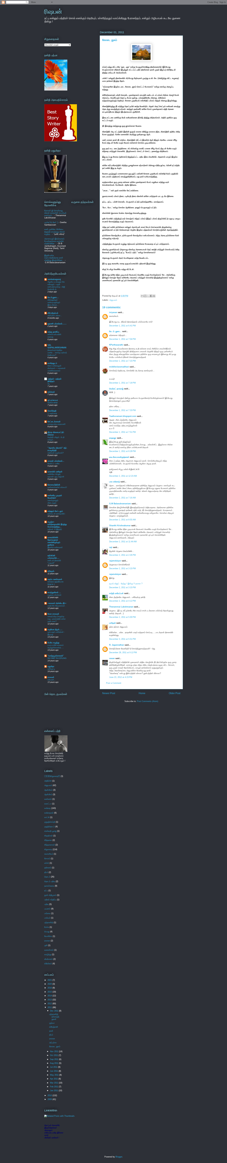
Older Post (174, 693)
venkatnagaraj (54, 279)
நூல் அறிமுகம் (50, 895)
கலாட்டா (47, 804)
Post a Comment (113, 683)
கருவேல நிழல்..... (55, 629)
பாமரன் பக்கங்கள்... (56, 461)
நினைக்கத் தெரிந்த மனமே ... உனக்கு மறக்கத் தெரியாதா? (57, 352)
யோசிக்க (48, 936)
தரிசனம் (47, 867)
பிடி (49, 384)
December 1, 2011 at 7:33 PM (122, 410)
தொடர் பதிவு (49, 881)
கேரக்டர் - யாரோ (54, 463)
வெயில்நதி (52, 411)
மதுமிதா (51, 666)
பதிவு (46, 904)
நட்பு (46, 890)
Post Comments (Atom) (147, 701)
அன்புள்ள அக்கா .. (55, 315)
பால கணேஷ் (114, 481)
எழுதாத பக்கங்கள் (54, 595)
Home (142, 693)
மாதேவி (112, 623)
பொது (46, 931)
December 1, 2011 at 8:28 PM (122, 451)
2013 (50, 1000)
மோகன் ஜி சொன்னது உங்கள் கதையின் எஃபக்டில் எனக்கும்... (55, 213)
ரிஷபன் (53, 11)
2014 (50, 995)
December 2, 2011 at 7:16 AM (122, 498)
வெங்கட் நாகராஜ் (116, 389)
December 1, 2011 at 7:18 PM (122, 383)
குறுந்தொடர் (49, 826)
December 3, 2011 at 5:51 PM (122, 639)
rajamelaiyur (115, 561)
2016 (50, 988)
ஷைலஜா (112, 438)
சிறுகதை (48, 849)
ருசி (45, 945)
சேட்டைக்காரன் (54, 421)
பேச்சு (46, 927)
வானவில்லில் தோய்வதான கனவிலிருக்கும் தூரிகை (54, 541)
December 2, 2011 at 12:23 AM (123, 476)
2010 (50, 1095)
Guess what (52, 403)
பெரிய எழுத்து (53, 642)
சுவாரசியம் (48, 854)
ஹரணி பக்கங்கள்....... (57, 323)
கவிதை (47, 808)
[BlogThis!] (145, 295)
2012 (50, 1003)
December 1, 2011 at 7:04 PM (122, 339)
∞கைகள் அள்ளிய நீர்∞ (57, 603)
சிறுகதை (52, 776)
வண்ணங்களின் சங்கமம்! (57, 487)
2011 (50, 1007)
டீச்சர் (46, 863)
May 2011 (54, 1075)
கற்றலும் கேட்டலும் (55, 511)
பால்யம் (47, 918)
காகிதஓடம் (52, 363)
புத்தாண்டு (48, 922)
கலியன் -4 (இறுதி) (55, 529)
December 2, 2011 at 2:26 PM (122, 555)
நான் (51, 1031)
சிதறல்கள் (48, 835)
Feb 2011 (54, 1086)
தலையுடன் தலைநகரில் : (57, 514)
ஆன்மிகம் (48, 790)
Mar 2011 (54, 1083)
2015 (50, 992)
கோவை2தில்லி (54, 485)
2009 (50, 1099)
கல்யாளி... (51, 680)
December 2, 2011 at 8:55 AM (122, 519)
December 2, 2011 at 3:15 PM (122, 568)
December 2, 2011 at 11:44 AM (123, 541)
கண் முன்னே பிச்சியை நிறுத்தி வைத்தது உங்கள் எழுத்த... (54, 231)
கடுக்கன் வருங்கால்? (56, 453)
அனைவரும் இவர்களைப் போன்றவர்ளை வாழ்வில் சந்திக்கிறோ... (54, 241)
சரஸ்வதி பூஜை (50, 831)
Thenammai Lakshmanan (121, 607)
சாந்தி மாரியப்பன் (116, 593)
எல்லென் (51, 392)
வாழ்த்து (47, 954)
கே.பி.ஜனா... (53, 297)
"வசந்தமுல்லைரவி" (56, 656)
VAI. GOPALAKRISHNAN (57, 346)
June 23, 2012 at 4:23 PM (120, 677)
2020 (50, 984)
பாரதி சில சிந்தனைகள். (56, 606)
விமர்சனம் (48, 959)
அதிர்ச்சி (48, 781)
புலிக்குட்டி (51, 669)
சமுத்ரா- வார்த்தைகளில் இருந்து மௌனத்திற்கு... (57, 524)
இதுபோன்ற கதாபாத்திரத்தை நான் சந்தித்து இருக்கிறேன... (54, 257)
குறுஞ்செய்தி (49, 822)
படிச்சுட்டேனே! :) (51, 222)
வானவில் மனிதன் (55, 471)
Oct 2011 (54, 1055)
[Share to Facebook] (151, 295)
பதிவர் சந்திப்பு (50, 899)
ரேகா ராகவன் (53, 614)
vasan (112, 658)
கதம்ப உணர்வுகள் (55, 579)
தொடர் (47, 877)
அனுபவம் (113, 300)
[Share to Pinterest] (154, 295)
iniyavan (113, 312)
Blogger (119, 1157)
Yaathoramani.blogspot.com (122, 416)
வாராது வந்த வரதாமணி (56, 424)
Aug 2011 (54, 1063)
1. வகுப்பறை (52, 413)
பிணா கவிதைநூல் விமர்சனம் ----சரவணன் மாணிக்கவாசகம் (56, 368)
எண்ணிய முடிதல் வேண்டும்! (55, 496)
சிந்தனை (48, 840)
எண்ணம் (48, 799)
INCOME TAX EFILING (57, 658)
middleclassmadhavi (119, 367)
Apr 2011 (54, 1079)
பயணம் (47, 909)
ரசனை (47, 941)
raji (110, 547)
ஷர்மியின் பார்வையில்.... (53, 556)
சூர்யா (52, 1023)
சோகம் (47, 858)
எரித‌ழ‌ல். (51, 571)
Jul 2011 (54, 1067)
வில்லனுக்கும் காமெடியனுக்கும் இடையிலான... (54, 302)
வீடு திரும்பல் (53, 313)
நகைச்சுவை (49, 886)
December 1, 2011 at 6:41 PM (122, 325)
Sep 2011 (54, 1059)
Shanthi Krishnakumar (120, 525)
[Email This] (142, 295)
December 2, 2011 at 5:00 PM (122, 617)
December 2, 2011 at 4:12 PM (122, 601)
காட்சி (46, 817)
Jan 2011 (54, 1090)
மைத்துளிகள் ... (54, 592)
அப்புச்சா (53, 1042)
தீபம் (46, 872)
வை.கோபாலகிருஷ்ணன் (119, 457)
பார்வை (47, 913)
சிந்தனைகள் (49, 845)
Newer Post (108, 693)
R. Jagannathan (116, 645)
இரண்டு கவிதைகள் (55, 547)
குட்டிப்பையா (53, 400)
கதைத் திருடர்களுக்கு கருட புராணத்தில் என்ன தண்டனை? (57, 618)
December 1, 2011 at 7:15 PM (122, 361)
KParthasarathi (116, 345)
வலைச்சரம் (49, 950)
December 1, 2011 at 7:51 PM (122, 432)
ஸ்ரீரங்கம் (48, 963)
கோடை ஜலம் (109, 40)
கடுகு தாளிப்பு (53, 332)
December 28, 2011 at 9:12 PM (123, 652)
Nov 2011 (54, 1051)
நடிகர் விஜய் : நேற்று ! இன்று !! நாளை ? (125, 583)
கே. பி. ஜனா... (115, 331)
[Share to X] (148, 295)
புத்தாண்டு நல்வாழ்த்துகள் (54, 1016)
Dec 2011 (54, 1011)
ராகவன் (51, 677)
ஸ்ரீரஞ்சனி (53, 1027)
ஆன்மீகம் (48, 794)
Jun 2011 (54, 1071)
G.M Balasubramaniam (120, 503)
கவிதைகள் (49, 813)
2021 (50, 980)
